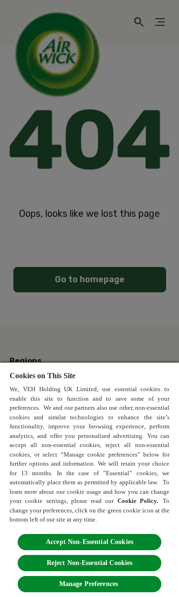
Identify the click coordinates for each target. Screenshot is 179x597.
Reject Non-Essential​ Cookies (90, 562)
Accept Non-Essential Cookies (89, 541)
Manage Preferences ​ (89, 583)
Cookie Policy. (138, 500)
